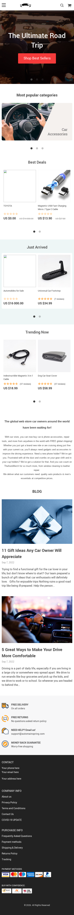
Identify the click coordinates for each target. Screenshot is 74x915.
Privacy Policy (9, 802)
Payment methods (11, 841)
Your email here (10, 772)
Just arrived (37, 247)
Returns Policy (9, 853)
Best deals (37, 162)
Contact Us (8, 814)
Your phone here (10, 768)
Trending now (37, 332)
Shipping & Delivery (12, 847)
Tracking (6, 859)
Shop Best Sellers (37, 58)
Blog (37, 491)
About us (6, 796)
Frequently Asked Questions (17, 836)
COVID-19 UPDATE (12, 819)
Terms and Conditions (13, 808)
